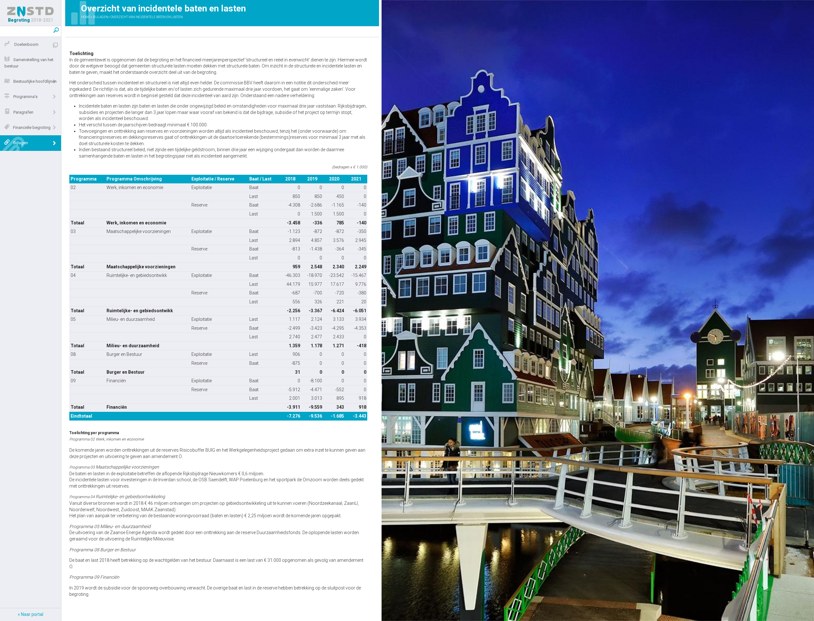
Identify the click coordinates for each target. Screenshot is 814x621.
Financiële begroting (32, 127)
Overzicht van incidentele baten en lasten (147, 17)
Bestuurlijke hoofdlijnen (35, 81)
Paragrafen (23, 112)
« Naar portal (30, 614)
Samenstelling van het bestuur (28, 62)
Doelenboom (25, 44)
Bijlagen (20, 142)
